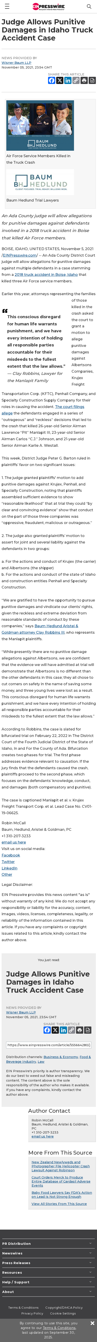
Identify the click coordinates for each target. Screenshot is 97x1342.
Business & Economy (61, 1057)
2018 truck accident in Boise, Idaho (46, 275)
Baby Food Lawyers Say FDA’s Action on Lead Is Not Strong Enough (62, 1195)
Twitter (8, 862)
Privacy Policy (32, 1313)
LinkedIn (9, 868)
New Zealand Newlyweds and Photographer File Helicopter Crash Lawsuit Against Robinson (61, 1166)
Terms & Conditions (23, 1307)
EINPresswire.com (20, 255)
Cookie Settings (63, 1313)
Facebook (11, 855)
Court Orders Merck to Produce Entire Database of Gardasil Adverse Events (61, 1181)
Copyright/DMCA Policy (64, 1307)
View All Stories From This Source (59, 1204)
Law (41, 1062)
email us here (14, 842)
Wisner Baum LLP (16, 63)
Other (7, 874)
